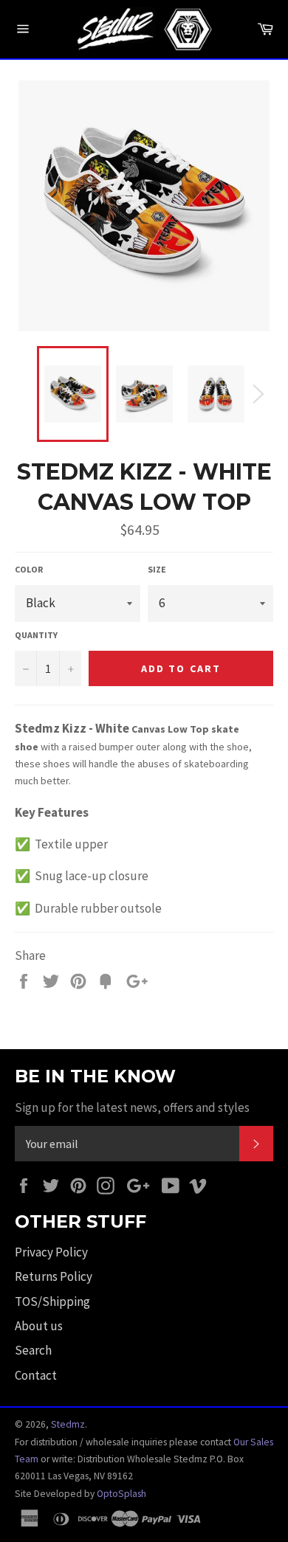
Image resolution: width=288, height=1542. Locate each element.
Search (33, 1350)
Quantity (36, 634)
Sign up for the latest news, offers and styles (132, 1107)
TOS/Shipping (52, 1301)
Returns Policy (53, 1276)
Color (29, 569)
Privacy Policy (51, 1252)
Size (157, 569)
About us (39, 1326)
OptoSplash (121, 1493)
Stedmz (68, 1424)
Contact (36, 1375)
